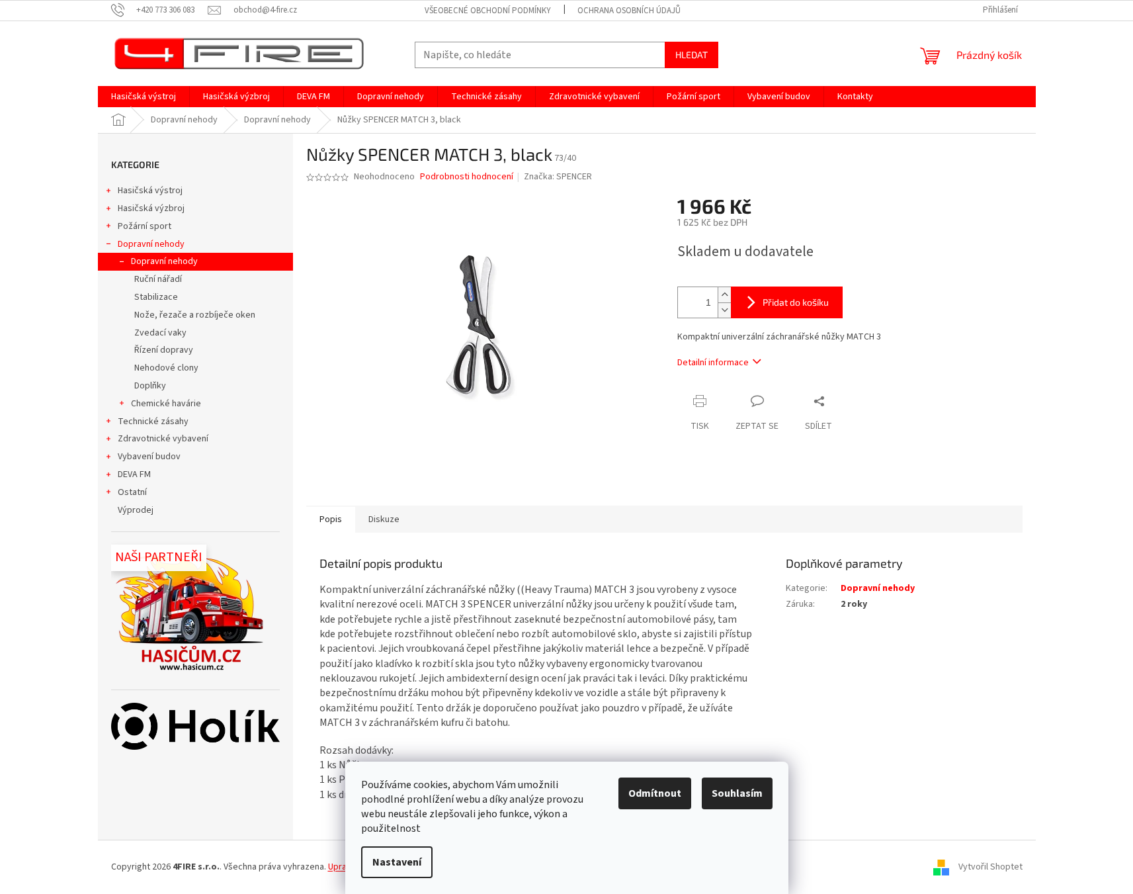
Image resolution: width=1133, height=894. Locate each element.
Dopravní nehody (151, 244)
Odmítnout (654, 793)
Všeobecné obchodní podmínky (488, 11)
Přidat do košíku (796, 302)
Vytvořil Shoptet (990, 866)
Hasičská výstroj (150, 190)
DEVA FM (134, 474)
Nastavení (396, 862)
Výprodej (135, 510)
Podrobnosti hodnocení (466, 177)
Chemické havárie (166, 403)
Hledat (691, 54)
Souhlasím (737, 793)
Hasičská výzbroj (151, 208)
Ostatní (132, 492)
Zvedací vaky (160, 332)
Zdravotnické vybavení (163, 438)
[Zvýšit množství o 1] (724, 294)
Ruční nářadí (158, 279)
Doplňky (150, 385)
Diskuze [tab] (383, 519)
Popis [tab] (330, 519)
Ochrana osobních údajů (629, 11)
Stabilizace (156, 297)
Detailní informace (713, 362)
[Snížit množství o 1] (724, 310)
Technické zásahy (153, 421)
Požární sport (144, 226)
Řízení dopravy (163, 350)
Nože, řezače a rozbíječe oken (194, 315)
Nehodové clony (166, 368)
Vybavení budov (149, 456)
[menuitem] (143, 96)
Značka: (558, 176)
